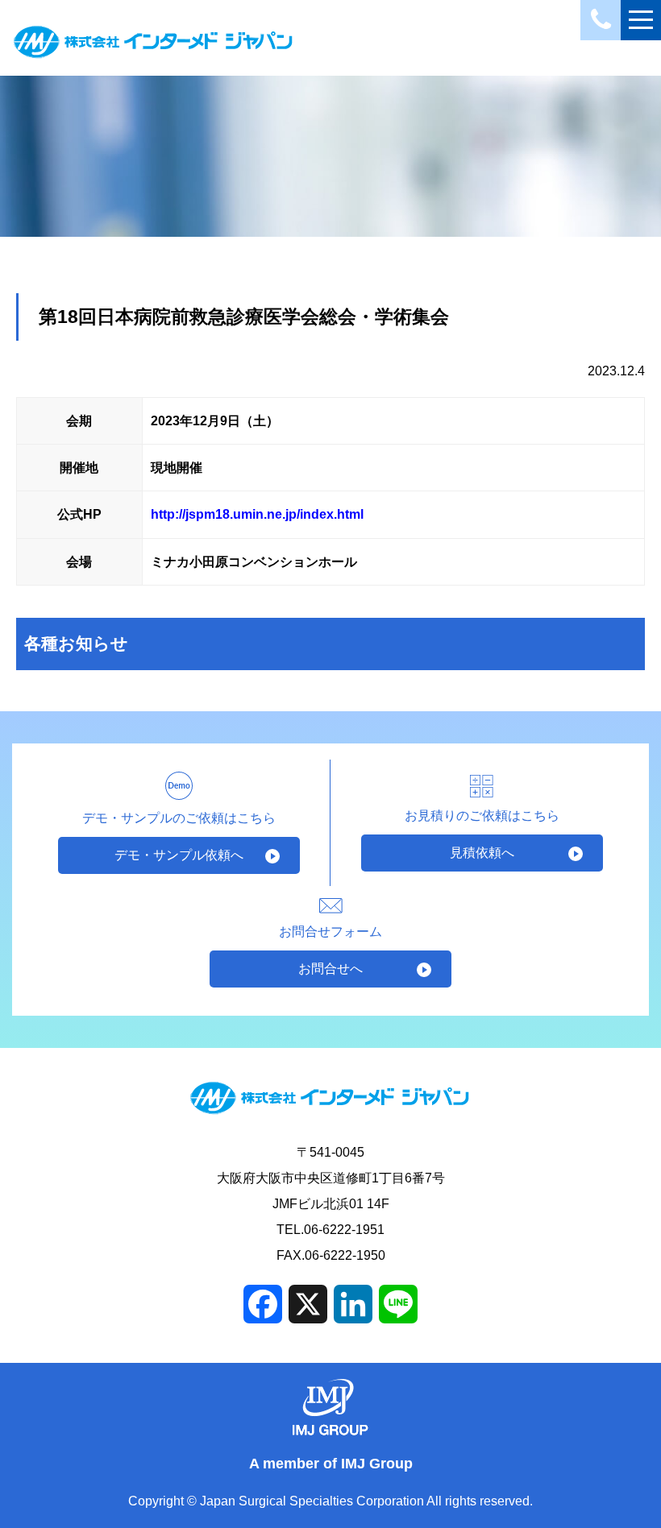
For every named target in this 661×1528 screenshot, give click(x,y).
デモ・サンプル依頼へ (178, 855)
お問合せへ (330, 968)
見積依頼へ (482, 852)
